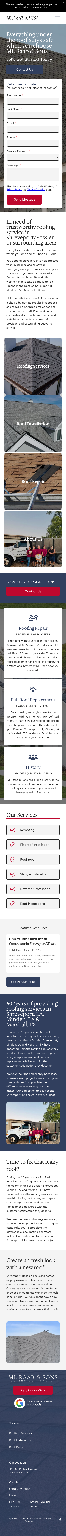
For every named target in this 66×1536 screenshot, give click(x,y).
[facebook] (60, 1520)
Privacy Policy (14, 189)
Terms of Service (36, 189)
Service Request (17, 151)
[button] (57, 18)
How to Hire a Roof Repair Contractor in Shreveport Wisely (32, 941)
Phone (11, 137)
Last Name (13, 109)
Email (10, 123)
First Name (14, 95)
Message (12, 165)
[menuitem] (33, 1433)
